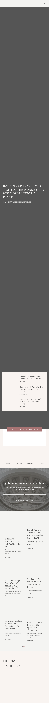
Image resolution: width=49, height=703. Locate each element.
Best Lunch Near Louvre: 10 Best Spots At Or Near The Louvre (34, 626)
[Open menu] (44, 3)
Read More (23, 381)
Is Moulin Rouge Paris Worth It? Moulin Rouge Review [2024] (30, 401)
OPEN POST (8, 557)
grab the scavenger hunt (24, 500)
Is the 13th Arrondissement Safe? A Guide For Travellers (13, 543)
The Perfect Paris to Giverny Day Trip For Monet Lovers (34, 583)
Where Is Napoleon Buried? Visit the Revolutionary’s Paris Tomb (13, 625)
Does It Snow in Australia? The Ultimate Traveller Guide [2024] (31, 389)
